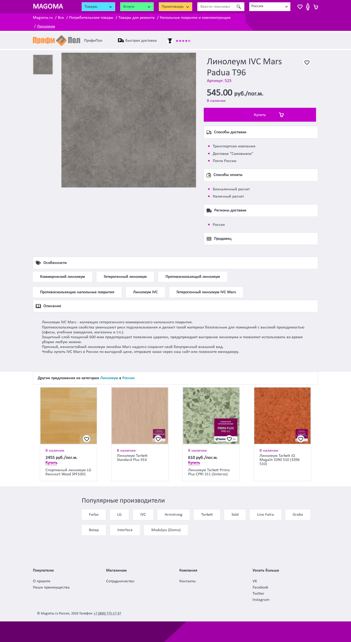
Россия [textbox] (257, 6)
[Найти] (238, 6)
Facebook (260, 587)
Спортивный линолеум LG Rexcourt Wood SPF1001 (68, 472)
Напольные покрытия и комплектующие (195, 18)
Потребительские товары (91, 18)
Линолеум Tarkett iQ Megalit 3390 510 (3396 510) (280, 460)
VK (255, 581)
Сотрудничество (120, 581)
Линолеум (46, 26)
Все (61, 18)
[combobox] (269, 6)
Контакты (187, 581)
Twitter (258, 594)
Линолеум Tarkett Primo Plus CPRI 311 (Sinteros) (209, 472)
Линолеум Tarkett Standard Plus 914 (132, 458)
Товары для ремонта (136, 18)
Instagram (261, 600)
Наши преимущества (51, 587)
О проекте (41, 581)
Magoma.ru (43, 18)
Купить (260, 115)
